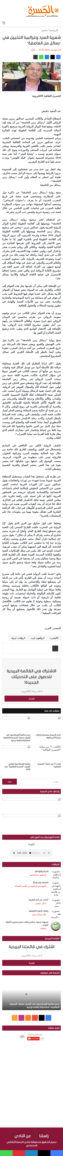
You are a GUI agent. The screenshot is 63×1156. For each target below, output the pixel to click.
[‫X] (52, 57)
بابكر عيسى (40, 903)
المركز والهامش (41, 871)
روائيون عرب (37, 638)
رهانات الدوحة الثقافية (38, 911)
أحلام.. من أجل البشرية (38, 900)
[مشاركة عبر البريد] (35, 57)
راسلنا (44, 1136)
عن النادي (23, 1136)
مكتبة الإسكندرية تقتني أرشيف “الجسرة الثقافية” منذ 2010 (17, 767)
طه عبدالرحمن (39, 914)
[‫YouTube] (35, 1018)
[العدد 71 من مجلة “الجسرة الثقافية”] (47, 753)
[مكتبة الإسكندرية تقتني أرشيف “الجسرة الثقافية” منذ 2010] (16, 753)
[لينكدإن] (47, 57)
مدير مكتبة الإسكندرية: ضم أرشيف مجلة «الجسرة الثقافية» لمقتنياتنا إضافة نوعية (16, 737)
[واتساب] (41, 57)
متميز (44, 30)
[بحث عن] (59, 23)
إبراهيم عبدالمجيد (38, 875)
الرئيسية (54, 30)
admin (43, 928)
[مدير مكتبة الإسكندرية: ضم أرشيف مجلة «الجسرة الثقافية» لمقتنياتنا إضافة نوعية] (16, 724)
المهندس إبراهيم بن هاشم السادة (30, 886)
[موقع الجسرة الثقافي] (42, 10)
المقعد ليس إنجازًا (40, 882)
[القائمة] (3, 23)
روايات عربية (17, 638)
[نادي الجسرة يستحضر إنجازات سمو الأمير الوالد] (47, 724)
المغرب (53, 638)
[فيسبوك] (58, 57)
